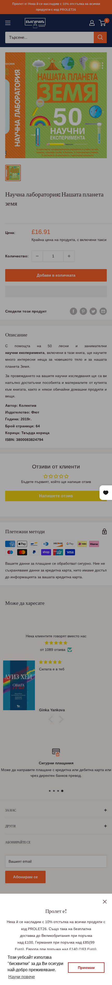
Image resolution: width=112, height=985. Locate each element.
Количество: (16, 256)
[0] (102, 23)
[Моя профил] (92, 23)
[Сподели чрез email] (103, 311)
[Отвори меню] (7, 23)
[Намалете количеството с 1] (37, 256)
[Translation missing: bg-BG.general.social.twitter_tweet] (93, 311)
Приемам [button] (86, 967)
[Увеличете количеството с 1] (69, 256)
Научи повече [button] (21, 977)
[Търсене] (100, 37)
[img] (56, 642)
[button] (56, 291)
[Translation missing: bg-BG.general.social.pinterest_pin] (83, 311)
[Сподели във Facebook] (73, 311)
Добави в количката (56, 275)
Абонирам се (25, 877)
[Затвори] (105, 901)
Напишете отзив (56, 496)
